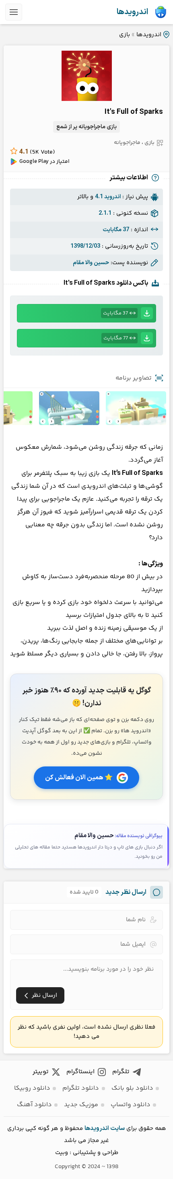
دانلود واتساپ (130, 1105)
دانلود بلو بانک (132, 1088)
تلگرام (121, 1072)
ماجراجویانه (127, 142)
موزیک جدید (81, 1105)
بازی (124, 34)
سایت (117, 1128)
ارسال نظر (44, 995)
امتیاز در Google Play (44, 161)
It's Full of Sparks (134, 112)
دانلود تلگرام (80, 1088)
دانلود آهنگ (34, 1105)
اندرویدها (132, 12)
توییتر (41, 1072)
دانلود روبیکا (32, 1088)
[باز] (13, 12)
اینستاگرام (80, 1072)
